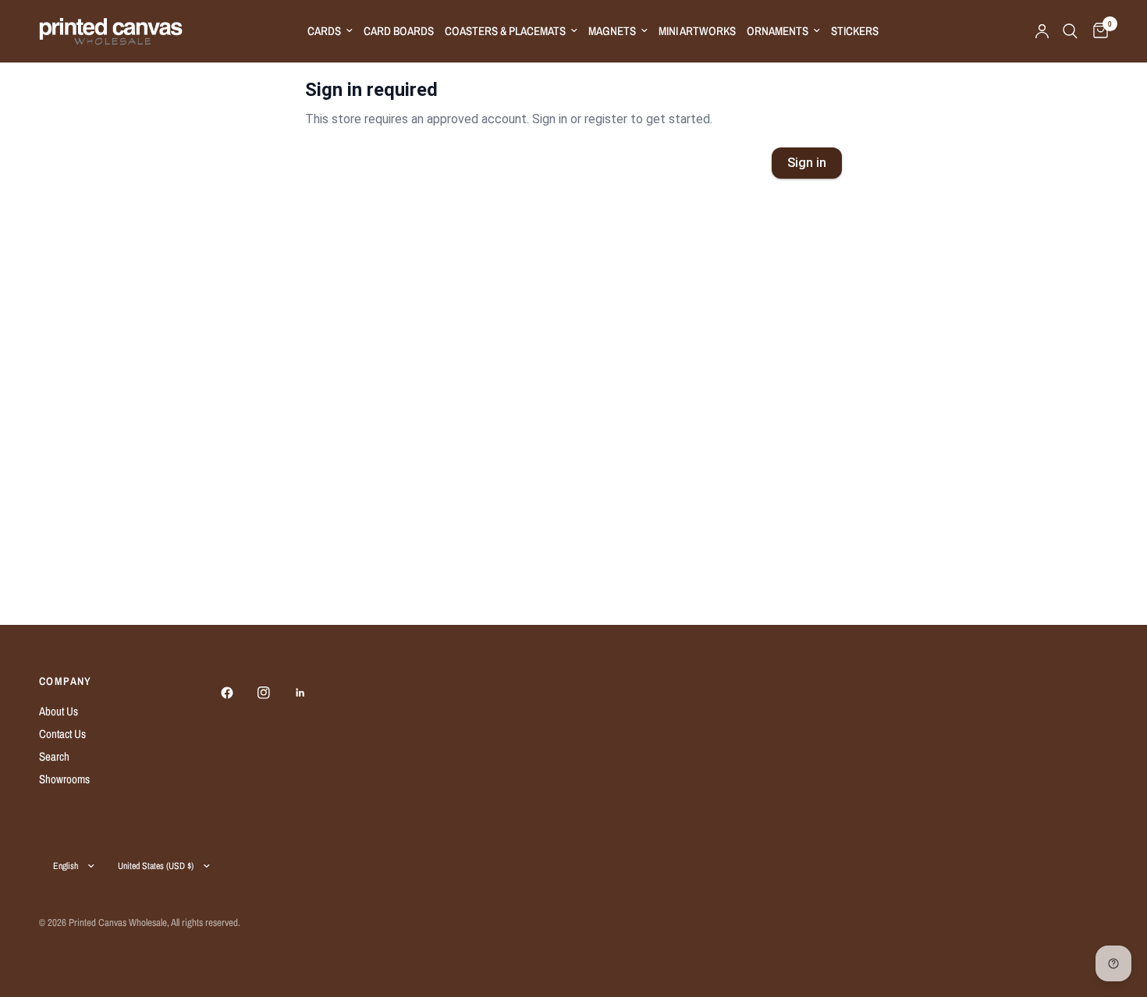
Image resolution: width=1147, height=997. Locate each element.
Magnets (612, 31)
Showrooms (64, 779)
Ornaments (777, 31)
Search (54, 756)
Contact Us (62, 734)
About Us (58, 711)
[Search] (1070, 31)
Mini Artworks (697, 31)
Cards (324, 31)
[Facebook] (238, 693)
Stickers (855, 31)
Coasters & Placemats (505, 31)
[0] (1096, 31)
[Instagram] (274, 693)
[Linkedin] (311, 693)
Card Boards (399, 31)
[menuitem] (330, 31)
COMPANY (65, 681)
